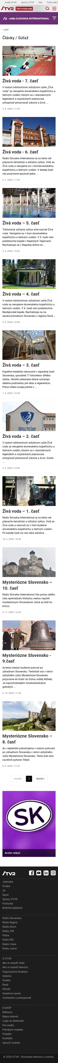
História (6, 976)
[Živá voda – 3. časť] (29, 345)
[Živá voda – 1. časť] (29, 491)
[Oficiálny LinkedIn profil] (46, 873)
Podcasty (7, 903)
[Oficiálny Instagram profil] (53, 873)
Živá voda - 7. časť (20, 81)
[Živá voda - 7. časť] (29, 61)
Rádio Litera (9, 944)
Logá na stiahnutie (13, 1020)
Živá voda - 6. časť (20, 152)
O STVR (6, 958)
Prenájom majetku (12, 1029)
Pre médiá (8, 1025)
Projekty (7, 1033)
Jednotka (7, 881)
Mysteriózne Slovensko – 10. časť (27, 585)
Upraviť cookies (11, 1042)
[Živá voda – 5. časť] (29, 203)
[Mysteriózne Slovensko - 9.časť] (29, 635)
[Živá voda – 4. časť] (29, 274)
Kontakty (7, 1038)
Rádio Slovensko (11, 918)
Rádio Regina (10, 922)
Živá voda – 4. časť (20, 294)
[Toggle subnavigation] (54, 18)
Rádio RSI (8, 939)
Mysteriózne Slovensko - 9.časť (26, 658)
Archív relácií (12, 852)
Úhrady (6, 989)
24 (3, 890)
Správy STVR (27, 2)
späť (5, 29)
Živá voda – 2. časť (20, 436)
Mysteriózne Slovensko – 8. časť (27, 739)
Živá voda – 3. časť (20, 365)
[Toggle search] (47, 8)
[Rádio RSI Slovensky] (27, 18)
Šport (5, 894)
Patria (5, 935)
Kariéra (6, 980)
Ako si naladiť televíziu (15, 967)
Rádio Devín (9, 926)
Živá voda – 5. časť (20, 223)
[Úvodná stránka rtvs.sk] (7, 9)
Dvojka (6, 886)
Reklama (7, 1012)
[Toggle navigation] (54, 8)
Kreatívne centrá (11, 993)
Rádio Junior (9, 948)
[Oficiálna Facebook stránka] (31, 873)
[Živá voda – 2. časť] (29, 416)
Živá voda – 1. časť (20, 511)
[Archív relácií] (29, 824)
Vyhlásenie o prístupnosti (16, 997)
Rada (5, 984)
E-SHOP (6, 1007)
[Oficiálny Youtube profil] (39, 873)
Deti (41, 2)
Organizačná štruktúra (15, 971)
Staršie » (40, 778)
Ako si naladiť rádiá (13, 962)
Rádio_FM (8, 931)
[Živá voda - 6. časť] (29, 132)
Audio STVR (11, 2)
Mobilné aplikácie (12, 907)
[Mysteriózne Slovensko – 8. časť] (29, 716)
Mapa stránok (10, 1016)
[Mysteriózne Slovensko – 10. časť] (29, 562)
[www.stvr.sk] (8, 873)
